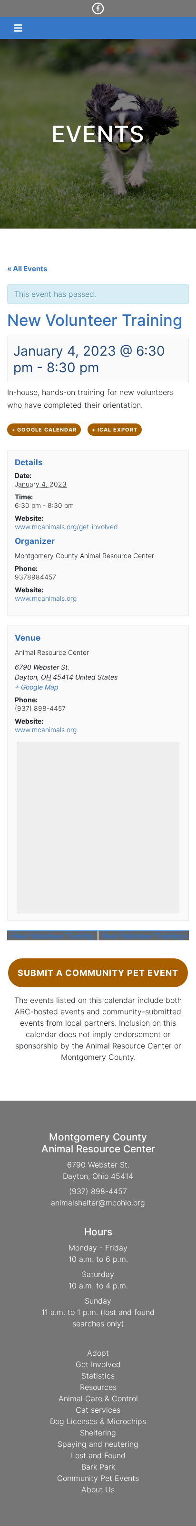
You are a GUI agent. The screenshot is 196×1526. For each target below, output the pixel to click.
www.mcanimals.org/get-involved (66, 527)
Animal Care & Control (98, 1398)
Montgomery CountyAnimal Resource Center (98, 1143)
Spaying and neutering (98, 1444)
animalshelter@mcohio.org (98, 1202)
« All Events (27, 268)
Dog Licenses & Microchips (98, 1421)
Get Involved (98, 1364)
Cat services (98, 1410)
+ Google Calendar (44, 429)
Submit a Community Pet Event (98, 973)
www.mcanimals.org (46, 598)
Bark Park (98, 1466)
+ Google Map (37, 687)
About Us (98, 1489)
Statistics (98, 1375)
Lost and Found (98, 1455)
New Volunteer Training (50, 935)
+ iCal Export (114, 429)
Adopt (98, 1353)
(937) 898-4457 (98, 1191)
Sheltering (98, 1432)
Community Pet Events (98, 1478)
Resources (98, 1387)
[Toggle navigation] (18, 28)
